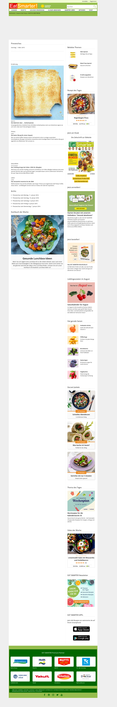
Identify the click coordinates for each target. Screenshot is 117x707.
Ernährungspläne (85, 75)
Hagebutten (84, 372)
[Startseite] (23, 5)
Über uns (14, 690)
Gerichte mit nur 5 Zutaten (81, 476)
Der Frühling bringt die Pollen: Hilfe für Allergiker (26, 167)
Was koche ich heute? (81, 445)
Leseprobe (70, 173)
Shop (91, 10)
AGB (36, 690)
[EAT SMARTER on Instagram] (53, 695)
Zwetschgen (84, 360)
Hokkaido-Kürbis (85, 325)
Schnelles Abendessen (81, 414)
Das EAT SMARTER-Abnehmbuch (77, 264)
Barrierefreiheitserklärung (19, 691)
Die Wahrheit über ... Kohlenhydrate (22, 123)
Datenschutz (49, 690)
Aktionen (82, 10)
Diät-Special (84, 52)
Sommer (14, 10)
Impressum (41, 690)
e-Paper (92, 173)
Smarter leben (70, 10)
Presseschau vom (26, 195)
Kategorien (39, 691)
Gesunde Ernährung (37, 10)
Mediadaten (31, 691)
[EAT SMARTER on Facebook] (45, 695)
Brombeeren (84, 348)
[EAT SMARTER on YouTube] (62, 695)
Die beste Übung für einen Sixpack (22, 135)
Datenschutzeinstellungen (61, 690)
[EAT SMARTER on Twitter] (57, 695)
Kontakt (32, 690)
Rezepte (23, 10)
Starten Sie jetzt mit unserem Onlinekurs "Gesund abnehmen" (80, 214)
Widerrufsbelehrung (75, 690)
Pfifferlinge (83, 337)
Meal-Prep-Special (85, 63)
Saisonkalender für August (77, 305)
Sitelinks (26, 690)
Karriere (20, 690)
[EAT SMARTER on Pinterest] (49, 695)
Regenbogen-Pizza (81, 118)
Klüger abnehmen (54, 10)
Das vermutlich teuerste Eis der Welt (22, 181)
